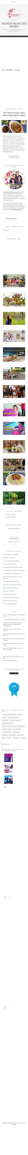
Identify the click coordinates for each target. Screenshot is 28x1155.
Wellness (16, 737)
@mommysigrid (10, 218)
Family (4, 717)
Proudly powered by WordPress (9, 1123)
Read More (15, 157)
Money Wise (17, 729)
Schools (20, 735)
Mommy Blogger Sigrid (14, 25)
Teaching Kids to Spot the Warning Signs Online (14, 619)
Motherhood (6, 732)
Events (20, 714)
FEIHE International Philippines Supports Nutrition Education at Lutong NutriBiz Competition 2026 (12, 624)
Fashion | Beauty (13, 717)
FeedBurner (17, 541)
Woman (23, 737)
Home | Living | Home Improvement (13, 726)
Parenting (15, 732)
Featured (5, 720)
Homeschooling (7, 723)
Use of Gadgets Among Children (11, 561)
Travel (9, 737)
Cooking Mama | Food (14, 109)
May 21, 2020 (14, 117)
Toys (3, 737)
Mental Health (7, 729)
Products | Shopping (9, 735)
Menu (15, 1)
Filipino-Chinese (15, 720)
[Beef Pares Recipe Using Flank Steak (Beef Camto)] (14, 132)
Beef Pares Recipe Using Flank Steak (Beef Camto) (14, 114)
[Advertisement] (14, 53)
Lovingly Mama (7, 203)
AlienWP (14, 1124)
